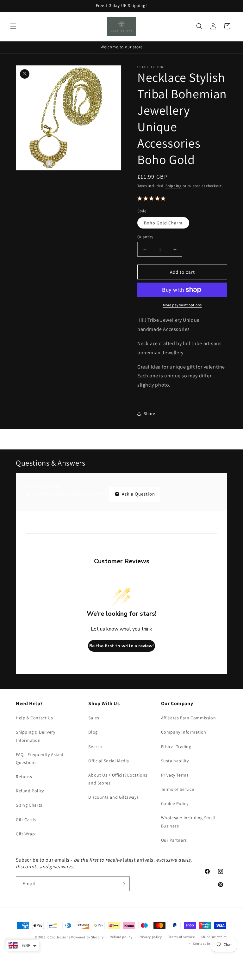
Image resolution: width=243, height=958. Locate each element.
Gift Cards (26, 819)
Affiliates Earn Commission (188, 718)
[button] (13, 26)
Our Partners (174, 840)
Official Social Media (108, 761)
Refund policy (121, 937)
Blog (92, 732)
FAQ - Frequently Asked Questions (39, 758)
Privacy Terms (175, 775)
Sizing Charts (29, 805)
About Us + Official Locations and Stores (117, 779)
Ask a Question (138, 494)
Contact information (210, 943)
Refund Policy (30, 791)
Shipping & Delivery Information (35, 736)
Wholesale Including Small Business (188, 821)
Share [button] (149, 413)
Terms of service (181, 937)
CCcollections (58, 937)
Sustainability (175, 761)
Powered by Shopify (87, 937)
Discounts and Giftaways (113, 797)
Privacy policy (150, 937)
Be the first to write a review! (121, 646)
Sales (93, 718)
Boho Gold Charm (163, 223)
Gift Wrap (25, 834)
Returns (24, 776)
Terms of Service (177, 789)
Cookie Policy (175, 803)
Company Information (183, 732)
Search (95, 746)
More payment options (182, 304)
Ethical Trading (176, 746)
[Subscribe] (122, 883)
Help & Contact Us (34, 718)
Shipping (173, 185)
